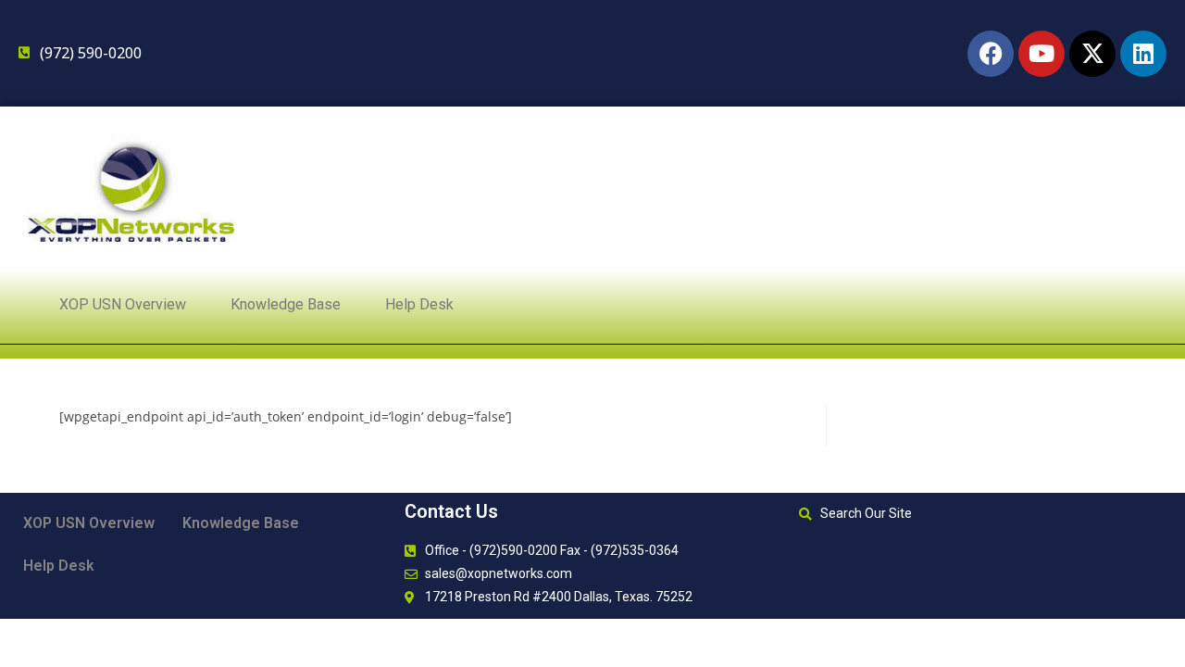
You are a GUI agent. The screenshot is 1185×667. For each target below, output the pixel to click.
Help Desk (419, 304)
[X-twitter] (1092, 54)
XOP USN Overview (122, 304)
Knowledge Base (286, 304)
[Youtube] (1041, 54)
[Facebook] (990, 54)
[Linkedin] (1143, 54)
